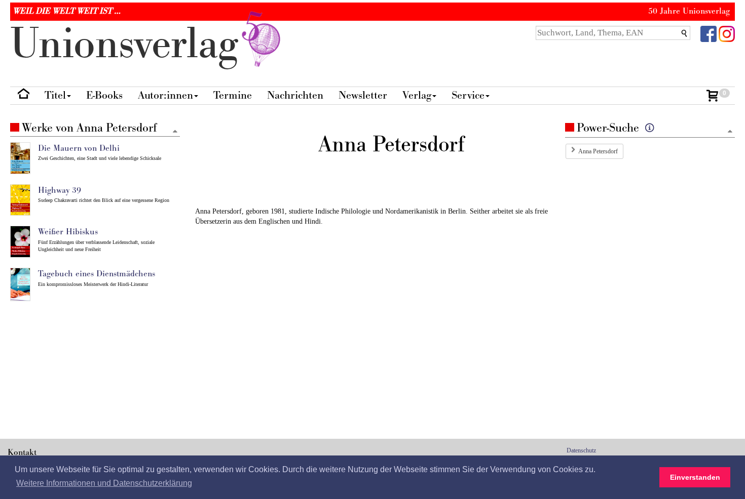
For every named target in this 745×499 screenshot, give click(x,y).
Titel (55, 95)
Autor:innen (165, 95)
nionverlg (130, 44)
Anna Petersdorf (598, 151)
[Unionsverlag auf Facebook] (708, 33)
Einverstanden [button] (695, 477)
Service (468, 95)
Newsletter (363, 95)
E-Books (104, 95)
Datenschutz (581, 450)
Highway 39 (59, 190)
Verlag (416, 95)
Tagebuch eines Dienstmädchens (96, 274)
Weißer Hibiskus (68, 232)
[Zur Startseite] (23, 96)
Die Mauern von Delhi (79, 148)
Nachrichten (295, 95)
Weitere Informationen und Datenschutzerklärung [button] (104, 483)
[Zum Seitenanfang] (730, 132)
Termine (232, 95)
